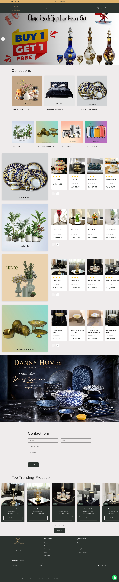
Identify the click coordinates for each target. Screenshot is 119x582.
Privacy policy (39, 577)
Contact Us (47, 555)
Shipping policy (56, 577)
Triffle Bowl (56, 179)
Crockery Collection (87, 109)
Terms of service (77, 577)
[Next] (57, 193)
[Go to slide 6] (63, 62)
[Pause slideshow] (65, 424)
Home (46, 543)
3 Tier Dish (74, 179)
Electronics (66, 147)
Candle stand (75, 280)
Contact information (66, 577)
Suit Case (91, 147)
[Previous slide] (53, 424)
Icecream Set (92, 179)
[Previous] (53, 193)
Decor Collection (20, 109)
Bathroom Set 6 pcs (112, 280)
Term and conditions (82, 552)
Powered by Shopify (30, 578)
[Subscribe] (41, 565)
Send (33, 464)
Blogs (45, 552)
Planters (16, 147)
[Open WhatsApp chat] (114, 577)
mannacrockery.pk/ (20, 578)
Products (46, 546)
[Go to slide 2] (56, 62)
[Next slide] (61, 424)
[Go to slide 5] (62, 62)
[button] (98, 8)
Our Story (47, 549)
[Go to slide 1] (55, 62)
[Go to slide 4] (60, 62)
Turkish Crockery (45, 147)
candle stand (57, 280)
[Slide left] (56, 525)
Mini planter (74, 229)
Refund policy (48, 577)
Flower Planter (57, 229)
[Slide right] (63, 525)
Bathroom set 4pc (94, 280)
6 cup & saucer (111, 179)
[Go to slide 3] (58, 62)
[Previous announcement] (41, 1)
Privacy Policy (81, 549)
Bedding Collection (53, 109)
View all (59, 530)
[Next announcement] (78, 1)
